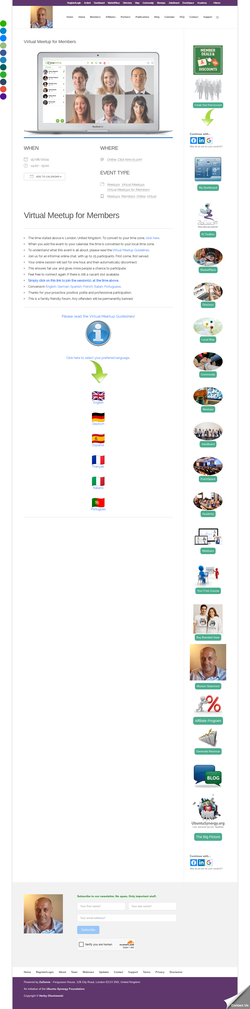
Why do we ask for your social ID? (206, 146)
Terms (146, 972)
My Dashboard (208, 187)
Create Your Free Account (208, 105)
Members (95, 17)
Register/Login (74, 3)
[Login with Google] (208, 140)
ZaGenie (44, 982)
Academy (202, 3)
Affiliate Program (208, 721)
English (51, 286)
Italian (98, 286)
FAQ (182, 17)
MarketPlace (114, 3)
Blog (156, 17)
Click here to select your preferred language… (98, 358)
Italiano (98, 488)
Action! (87, 3)
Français (98, 466)
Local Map (208, 339)
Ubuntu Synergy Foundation (65, 988)
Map (137, 3)
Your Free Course (208, 590)
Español (98, 445)
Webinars (208, 550)
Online (140, 196)
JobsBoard (174, 3)
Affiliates (111, 17)
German (63, 286)
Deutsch (98, 424)
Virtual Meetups (132, 184)
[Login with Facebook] (193, 140)
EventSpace (188, 3)
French (88, 286)
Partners (125, 17)
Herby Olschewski (51, 995)
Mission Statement (208, 686)
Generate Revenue (208, 751)
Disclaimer (176, 972)
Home (70, 17)
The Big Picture (208, 837)
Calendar (169, 17)
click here (152, 238)
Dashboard (99, 3)
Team (74, 972)
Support (207, 17)
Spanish (76, 286)
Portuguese (112, 286)
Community (148, 3)
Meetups (161, 3)
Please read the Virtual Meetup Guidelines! (98, 316)
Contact (193, 17)
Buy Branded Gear (208, 637)
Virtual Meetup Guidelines (130, 250)
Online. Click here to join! (124, 159)
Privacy (159, 972)
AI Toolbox (208, 234)
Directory (127, 3)
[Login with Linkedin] (201, 140)
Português (98, 509)
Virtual (151, 196)
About (81, 17)
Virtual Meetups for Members (128, 190)
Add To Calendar (47, 176)
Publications (142, 17)
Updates (104, 972)
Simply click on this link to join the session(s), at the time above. (73, 280)
